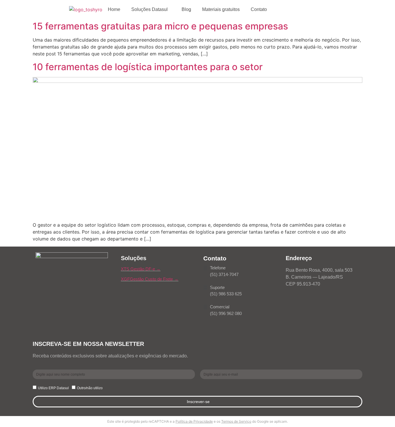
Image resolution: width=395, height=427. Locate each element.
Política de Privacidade (194, 421)
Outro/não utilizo (90, 388)
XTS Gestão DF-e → (140, 268)
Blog (186, 9)
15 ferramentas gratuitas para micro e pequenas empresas (160, 26)
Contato (259, 9)
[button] (151, 9)
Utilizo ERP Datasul (53, 388)
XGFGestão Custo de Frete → (149, 279)
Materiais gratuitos (221, 9)
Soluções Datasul (149, 9)
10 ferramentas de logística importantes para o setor (148, 66)
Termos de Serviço (236, 421)
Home (114, 9)
